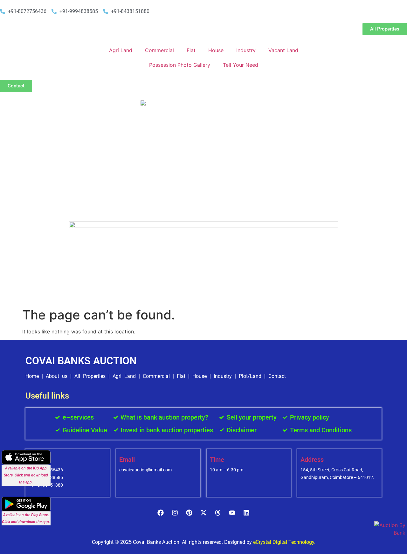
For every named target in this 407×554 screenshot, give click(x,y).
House (216, 50)
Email (127, 459)
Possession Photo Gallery (179, 65)
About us (56, 376)
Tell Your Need (240, 65)
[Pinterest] (189, 512)
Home (32, 376)
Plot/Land (250, 376)
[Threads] (217, 512)
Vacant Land (283, 50)
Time (217, 459)
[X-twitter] (203, 512)
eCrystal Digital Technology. (284, 542)
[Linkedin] (246, 512)
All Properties (90, 376)
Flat (191, 50)
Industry (246, 50)
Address (312, 459)
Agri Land (120, 50)
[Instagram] (175, 512)
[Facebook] (160, 512)
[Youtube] (232, 512)
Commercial (159, 50)
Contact (277, 376)
